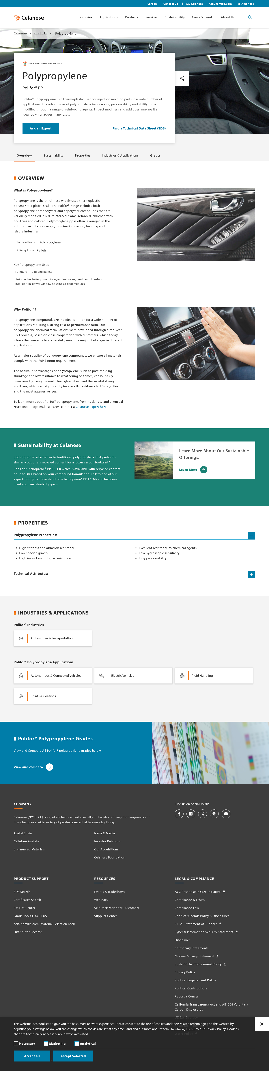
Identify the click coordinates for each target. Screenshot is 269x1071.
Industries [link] (85, 17)
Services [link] (151, 17)
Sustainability (53, 155)
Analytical (88, 1043)
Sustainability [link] (175, 17)
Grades (155, 155)
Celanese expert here (91, 407)
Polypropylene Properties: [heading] (35, 534)
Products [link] (131, 17)
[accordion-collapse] (251, 536)
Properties (82, 155)
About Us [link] (228, 17)
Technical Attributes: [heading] (31, 573)
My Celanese (194, 3)
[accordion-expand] (251, 574)
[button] (179, 814)
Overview (24, 155)
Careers (152, 3)
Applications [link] (108, 17)
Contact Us (170, 3)
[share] (182, 78)
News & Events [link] (203, 17)
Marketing (57, 1043)
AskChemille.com (220, 3)
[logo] (29, 17)
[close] (262, 1024)
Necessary (27, 1043)
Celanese (20, 33)
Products (40, 33)
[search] (250, 17)
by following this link (183, 1029)
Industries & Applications (120, 155)
